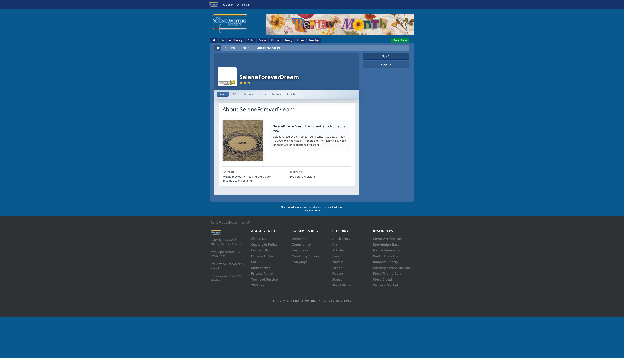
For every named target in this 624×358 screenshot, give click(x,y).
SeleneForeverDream (268, 47)
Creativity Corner (306, 256)
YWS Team (259, 285)
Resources (300, 250)
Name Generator (386, 250)
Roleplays (299, 262)
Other (337, 268)
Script (337, 279)
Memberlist (260, 268)
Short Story (341, 285)
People (246, 47)
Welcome (299, 239)
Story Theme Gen (387, 273)
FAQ (254, 262)
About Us (258, 239)
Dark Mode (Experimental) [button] (230, 222)
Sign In (386, 56)
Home (232, 47)
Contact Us (260, 250)
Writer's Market (385, 285)
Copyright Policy (264, 244)
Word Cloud (382, 279)
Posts (263, 94)
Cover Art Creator (387, 239)
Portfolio (249, 94)
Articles (338, 250)
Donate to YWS (263, 256)
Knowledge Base (386, 244)
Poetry (337, 273)
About (222, 94)
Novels (337, 262)
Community (301, 244)
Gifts (235, 94)
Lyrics (337, 256)
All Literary (341, 239)
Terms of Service (264, 279)
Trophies (291, 94)
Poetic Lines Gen (386, 256)
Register (386, 64)
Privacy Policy (262, 273)
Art (335, 244)
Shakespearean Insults (391, 268)
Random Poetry (385, 262)
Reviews (276, 94)
